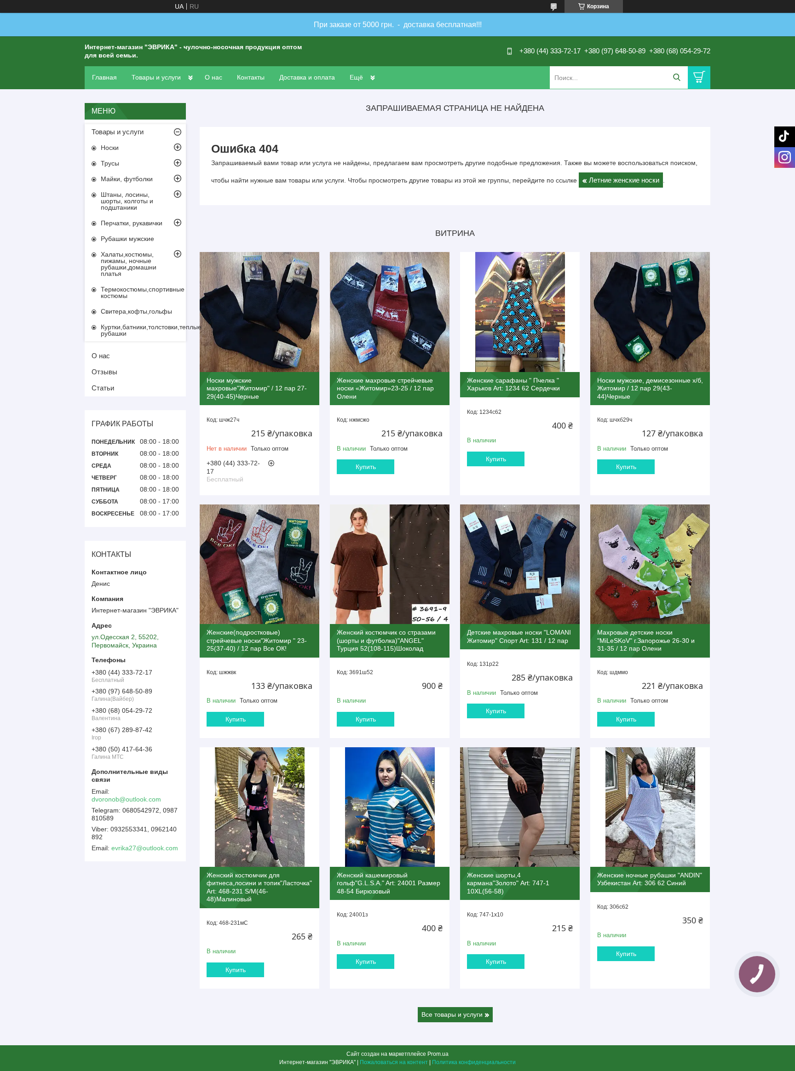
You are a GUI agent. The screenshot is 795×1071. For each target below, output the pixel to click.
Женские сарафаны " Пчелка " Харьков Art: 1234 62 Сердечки (513, 384)
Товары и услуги (156, 77)
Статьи (103, 388)
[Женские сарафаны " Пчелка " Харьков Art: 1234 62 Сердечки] (520, 312)
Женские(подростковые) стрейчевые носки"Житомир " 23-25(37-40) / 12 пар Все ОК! (257, 640)
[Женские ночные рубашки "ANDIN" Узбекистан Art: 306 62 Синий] (650, 807)
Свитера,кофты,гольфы (136, 311)
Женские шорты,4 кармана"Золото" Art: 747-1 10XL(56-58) (508, 883)
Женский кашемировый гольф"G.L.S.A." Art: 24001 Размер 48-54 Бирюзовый (388, 883)
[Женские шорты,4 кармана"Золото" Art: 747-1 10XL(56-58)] (520, 807)
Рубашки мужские (127, 238)
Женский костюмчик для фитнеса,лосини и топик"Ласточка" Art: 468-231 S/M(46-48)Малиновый (259, 887)
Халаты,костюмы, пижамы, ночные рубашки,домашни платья (128, 264)
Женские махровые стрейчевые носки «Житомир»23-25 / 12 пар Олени (385, 388)
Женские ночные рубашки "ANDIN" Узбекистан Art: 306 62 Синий (649, 879)
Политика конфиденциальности (474, 1062)
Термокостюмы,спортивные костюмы (142, 292)
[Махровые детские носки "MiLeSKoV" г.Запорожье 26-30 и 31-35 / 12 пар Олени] (650, 564)
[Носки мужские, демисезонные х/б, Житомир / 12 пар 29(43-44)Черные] (650, 312)
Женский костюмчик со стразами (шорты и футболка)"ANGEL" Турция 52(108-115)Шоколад (386, 640)
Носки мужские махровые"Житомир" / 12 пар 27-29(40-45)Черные (257, 388)
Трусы (110, 163)
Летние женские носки (624, 180)
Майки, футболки (127, 179)
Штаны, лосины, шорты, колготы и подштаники (127, 201)
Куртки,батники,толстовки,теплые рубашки (143, 330)
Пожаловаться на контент (394, 1062)
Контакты (251, 77)
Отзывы (104, 372)
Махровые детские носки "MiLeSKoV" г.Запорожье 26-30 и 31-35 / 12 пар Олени (646, 640)
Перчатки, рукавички (131, 223)
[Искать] (676, 77)
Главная (104, 77)
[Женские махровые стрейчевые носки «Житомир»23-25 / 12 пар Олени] (389, 312)
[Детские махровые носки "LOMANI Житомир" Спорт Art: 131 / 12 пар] (520, 564)
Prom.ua (438, 1054)
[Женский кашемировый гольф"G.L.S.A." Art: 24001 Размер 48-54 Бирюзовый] (389, 807)
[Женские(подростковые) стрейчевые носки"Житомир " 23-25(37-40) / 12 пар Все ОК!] (259, 564)
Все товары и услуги (452, 1014)
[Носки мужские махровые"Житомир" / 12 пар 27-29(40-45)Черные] (259, 312)
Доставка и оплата (307, 77)
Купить (366, 466)
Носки (110, 147)
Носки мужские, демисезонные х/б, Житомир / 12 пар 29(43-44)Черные (650, 388)
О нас (213, 77)
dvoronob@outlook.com (126, 799)
